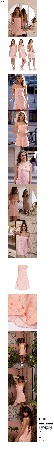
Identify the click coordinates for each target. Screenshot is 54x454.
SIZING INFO (40, 437)
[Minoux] (4, 1)
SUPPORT (4, 5)
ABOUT (4, 6)
